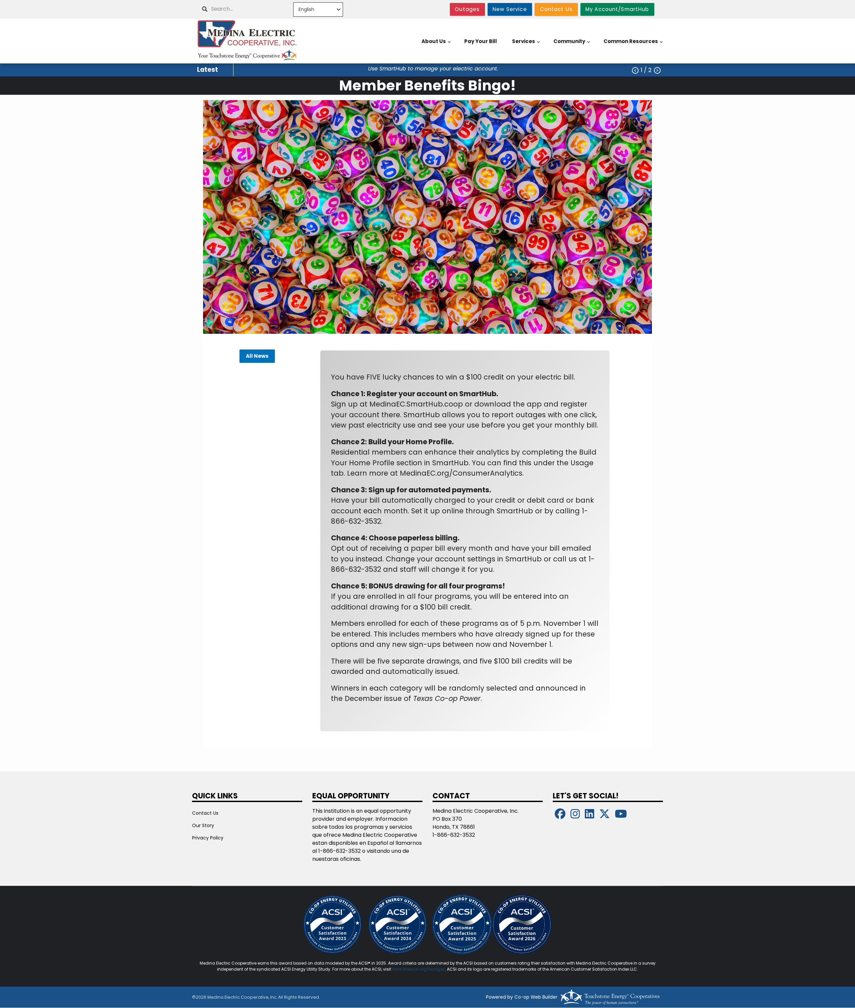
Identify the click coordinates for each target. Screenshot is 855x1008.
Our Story (203, 825)
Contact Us (205, 813)
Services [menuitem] (526, 45)
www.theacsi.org (409, 969)
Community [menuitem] (572, 45)
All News (257, 356)
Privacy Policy (207, 837)
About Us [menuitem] (436, 45)
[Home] (247, 41)
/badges (435, 969)
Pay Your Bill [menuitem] (480, 41)
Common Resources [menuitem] (634, 45)
